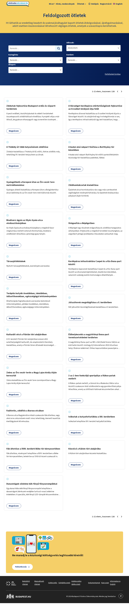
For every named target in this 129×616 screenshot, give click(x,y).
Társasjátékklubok (15, 261)
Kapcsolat (105, 583)
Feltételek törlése (113, 74)
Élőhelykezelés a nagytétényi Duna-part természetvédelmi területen (88, 336)
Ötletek (80, 4)
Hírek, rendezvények (65, 4)
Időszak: (70, 42)
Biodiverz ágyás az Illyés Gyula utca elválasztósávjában (24, 222)
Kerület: (70, 54)
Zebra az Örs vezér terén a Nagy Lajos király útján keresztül (31, 374)
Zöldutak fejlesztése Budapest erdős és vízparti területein (30, 107)
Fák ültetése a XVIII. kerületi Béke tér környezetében (33, 448)
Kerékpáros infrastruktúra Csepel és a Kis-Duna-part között (94, 263)
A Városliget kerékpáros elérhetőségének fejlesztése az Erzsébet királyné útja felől (95, 107)
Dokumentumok (94, 583)
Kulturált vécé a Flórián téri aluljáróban (26, 334)
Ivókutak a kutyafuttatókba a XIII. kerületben (91, 416)
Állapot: (12, 64)
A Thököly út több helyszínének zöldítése (27, 147)
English (119, 4)
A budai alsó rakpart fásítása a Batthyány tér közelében (91, 148)
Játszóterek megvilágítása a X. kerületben (90, 302)
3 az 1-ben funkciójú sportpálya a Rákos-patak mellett (91, 377)
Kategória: (13, 54)
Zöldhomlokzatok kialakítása (83, 185)
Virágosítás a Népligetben (81, 223)
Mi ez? (52, 4)
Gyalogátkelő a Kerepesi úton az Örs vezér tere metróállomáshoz (30, 184)
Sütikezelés (52, 583)
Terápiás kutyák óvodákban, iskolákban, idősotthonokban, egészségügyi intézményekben (31, 295)
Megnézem (14, 131)
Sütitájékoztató (64, 583)
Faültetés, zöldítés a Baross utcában (25, 410)
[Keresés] (58, 48)
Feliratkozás (21, 566)
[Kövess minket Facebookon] (18, 598)
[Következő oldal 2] (121, 91)
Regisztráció (106, 4)
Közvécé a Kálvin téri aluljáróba (84, 448)
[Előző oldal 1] (117, 91)
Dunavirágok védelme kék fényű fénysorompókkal (31, 483)
